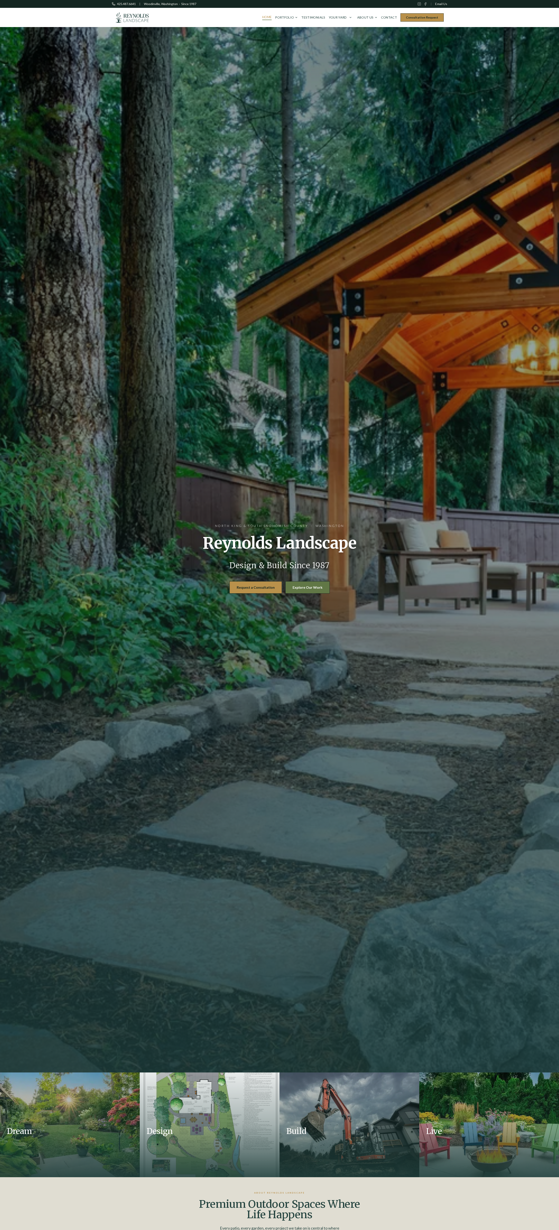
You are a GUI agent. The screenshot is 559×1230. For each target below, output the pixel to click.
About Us (365, 17)
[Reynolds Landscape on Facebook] (425, 4)
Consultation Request (422, 17)
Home (267, 17)
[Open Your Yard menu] (350, 17)
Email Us (441, 4)
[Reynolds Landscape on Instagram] (419, 4)
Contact (389, 17)
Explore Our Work (308, 587)
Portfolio (284, 17)
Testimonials (313, 17)
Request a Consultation (256, 587)
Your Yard (338, 17)
